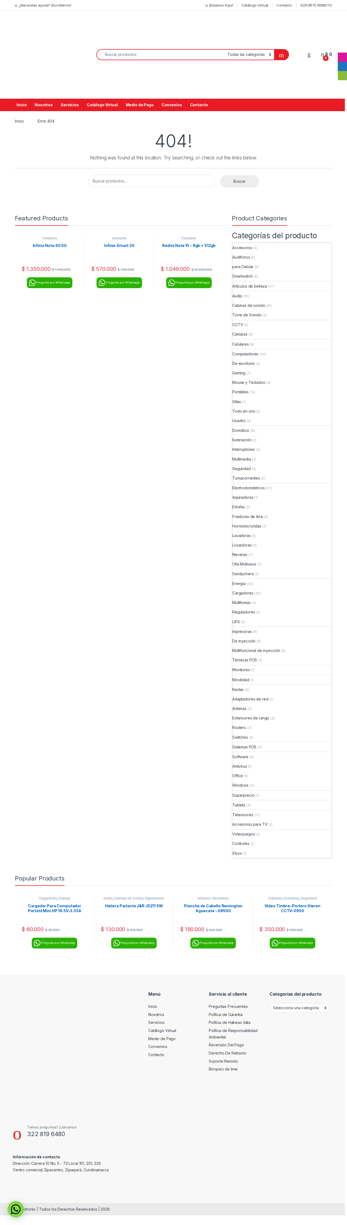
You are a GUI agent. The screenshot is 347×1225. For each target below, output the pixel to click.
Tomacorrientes (246, 478)
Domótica (240, 430)
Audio (237, 296)
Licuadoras (242, 545)
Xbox (237, 853)
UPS (236, 621)
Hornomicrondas (246, 526)
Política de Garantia (225, 1014)
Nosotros (44, 104)
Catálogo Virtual (255, 5)
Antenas (239, 708)
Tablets (238, 805)
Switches (240, 737)
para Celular (242, 266)
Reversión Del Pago (226, 1045)
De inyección (243, 641)
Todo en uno (243, 411)
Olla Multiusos (244, 564)
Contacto (284, 5)
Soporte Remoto (223, 1061)
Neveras (239, 554)
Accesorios (242, 247)
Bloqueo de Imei (223, 1069)
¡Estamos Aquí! (221, 5)
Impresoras (242, 631)
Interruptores (243, 449)
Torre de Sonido (247, 315)
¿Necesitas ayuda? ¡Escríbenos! (45, 5)
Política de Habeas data (229, 1022)
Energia (239, 583)
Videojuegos (243, 834)
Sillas (236, 401)
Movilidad (240, 679)
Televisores (242, 814)
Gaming (238, 373)
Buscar (239, 181)
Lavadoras (241, 535)
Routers (239, 727)
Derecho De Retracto (227, 1053)
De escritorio (243, 363)
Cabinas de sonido (248, 305)
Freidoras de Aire (247, 516)
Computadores (245, 354)
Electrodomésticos (248, 488)
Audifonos (241, 257)
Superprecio (243, 795)
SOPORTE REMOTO (316, 5)
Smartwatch (242, 276)
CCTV (237, 324)
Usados (239, 420)
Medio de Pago (140, 104)
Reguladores (243, 612)
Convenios (172, 104)
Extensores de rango (250, 718)
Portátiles (240, 392)
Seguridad (241, 468)
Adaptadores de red (250, 699)
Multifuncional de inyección (256, 650)
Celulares (49, 238)
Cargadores (242, 593)
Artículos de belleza (249, 286)
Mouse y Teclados (248, 382)
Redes (238, 689)
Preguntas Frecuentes (228, 1006)
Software (240, 756)
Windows (240, 785)
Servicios (70, 104)
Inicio (22, 104)
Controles (240, 843)
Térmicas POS (244, 660)
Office (237, 775)
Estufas (238, 506)
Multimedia (241, 459)
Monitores (241, 669)
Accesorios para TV (249, 824)
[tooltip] (342, 48)
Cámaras (240, 334)
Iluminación (241, 440)
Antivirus (239, 766)
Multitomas (241, 602)
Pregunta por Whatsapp (53, 282)
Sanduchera (243, 573)
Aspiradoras (242, 497)
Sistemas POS (244, 747)
